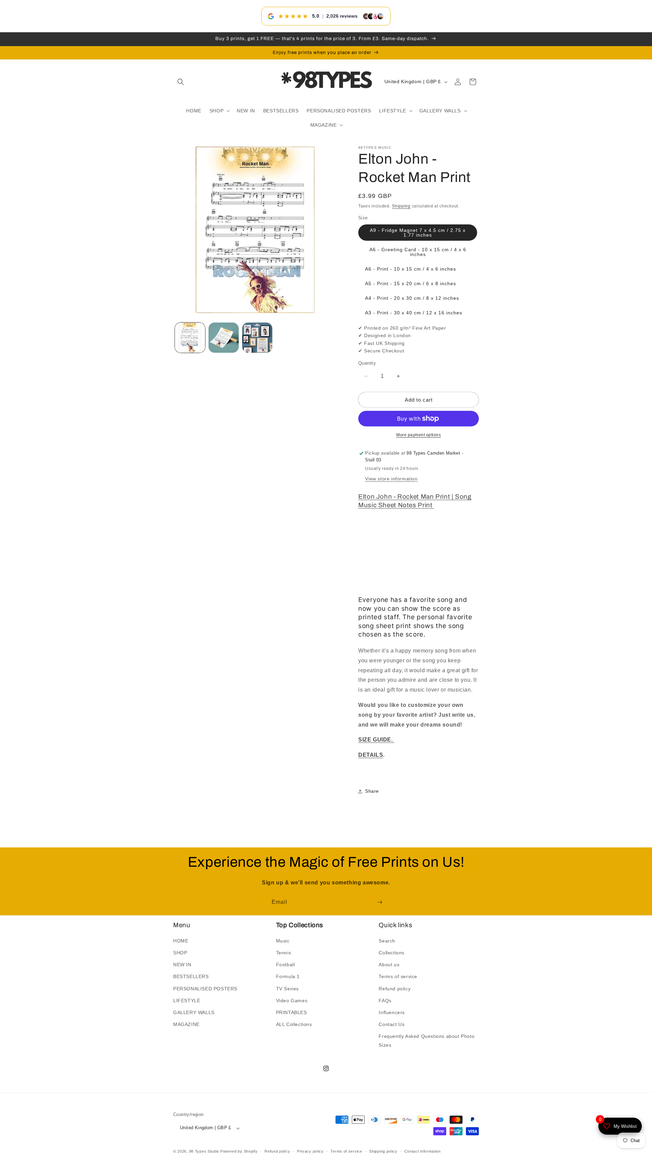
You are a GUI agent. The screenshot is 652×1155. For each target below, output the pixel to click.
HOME (180, 940)
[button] (180, 81)
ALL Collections (294, 1024)
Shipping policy (383, 1151)
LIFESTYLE (186, 1000)
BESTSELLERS (191, 976)
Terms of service (398, 976)
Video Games (292, 1000)
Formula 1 (288, 976)
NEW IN (182, 965)
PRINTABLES (291, 1012)
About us (389, 965)
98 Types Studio (204, 1152)
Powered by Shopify (239, 1152)
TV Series (287, 988)
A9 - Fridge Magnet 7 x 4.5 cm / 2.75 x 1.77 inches (418, 232)
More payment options (418, 435)
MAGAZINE (186, 1024)
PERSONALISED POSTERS (205, 988)
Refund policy (395, 988)
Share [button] (372, 791)
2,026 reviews (342, 16)
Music (283, 940)
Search (387, 940)
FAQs (385, 1000)
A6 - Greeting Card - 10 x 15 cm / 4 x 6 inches (417, 252)
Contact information (422, 1151)
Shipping (401, 206)
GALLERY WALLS (194, 1012)
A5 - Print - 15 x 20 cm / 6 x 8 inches (410, 283)
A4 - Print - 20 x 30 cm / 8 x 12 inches (412, 298)
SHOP (180, 952)
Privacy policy (310, 1151)
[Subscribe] (379, 902)
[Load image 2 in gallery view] (224, 338)
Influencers (392, 1012)
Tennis (283, 952)
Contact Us (391, 1024)
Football (285, 965)
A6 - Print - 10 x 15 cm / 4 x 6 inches (410, 269)
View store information (391, 479)
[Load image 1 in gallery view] (190, 338)
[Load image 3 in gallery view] (257, 338)
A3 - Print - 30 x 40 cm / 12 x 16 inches (413, 312)
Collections (391, 952)
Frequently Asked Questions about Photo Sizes (426, 1041)
